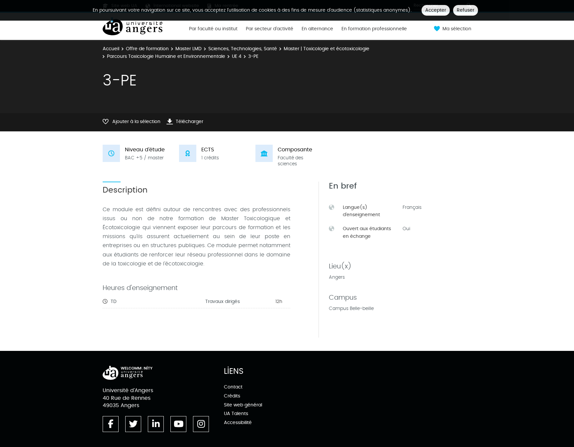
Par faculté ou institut (213, 29)
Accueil (111, 48)
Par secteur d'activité (269, 29)
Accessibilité (238, 422)
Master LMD (188, 48)
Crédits (232, 395)
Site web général (243, 404)
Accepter (435, 10)
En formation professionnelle (374, 29)
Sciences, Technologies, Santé (242, 48)
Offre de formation (147, 48)
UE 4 (236, 56)
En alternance (317, 29)
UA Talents (236, 413)
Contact (233, 386)
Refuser (465, 10)
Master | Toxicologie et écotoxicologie (326, 48)
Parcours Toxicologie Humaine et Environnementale (166, 56)
